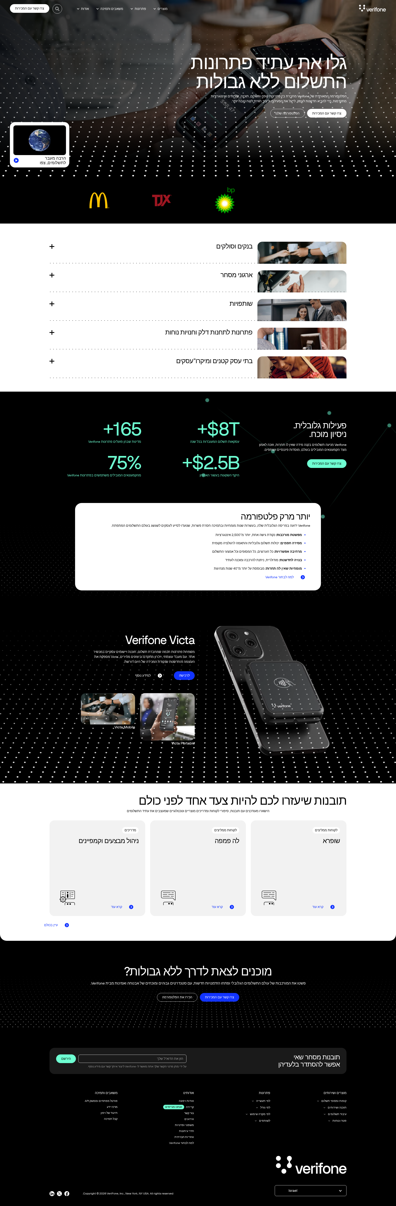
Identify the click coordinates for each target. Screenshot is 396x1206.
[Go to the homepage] (311, 1165)
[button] (160, 9)
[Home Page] (372, 9)
